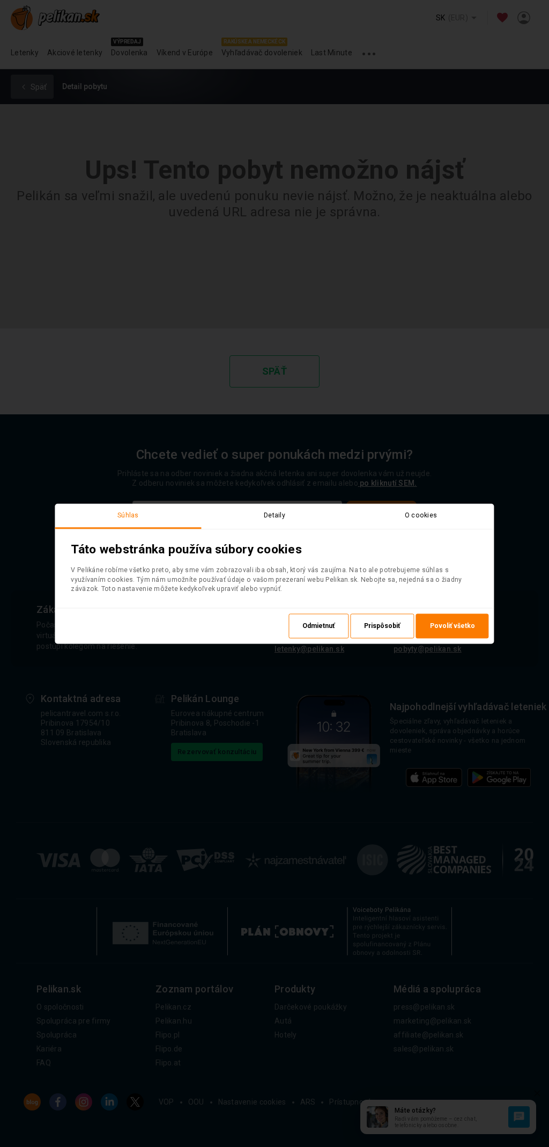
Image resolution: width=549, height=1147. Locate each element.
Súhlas (128, 515)
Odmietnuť (318, 626)
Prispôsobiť (382, 626)
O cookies (421, 515)
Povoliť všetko (452, 626)
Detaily (274, 515)
